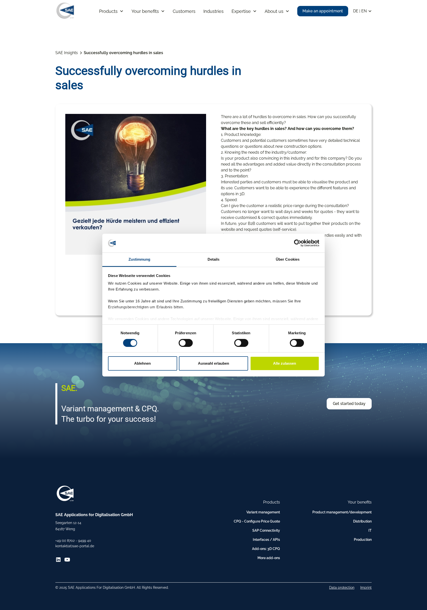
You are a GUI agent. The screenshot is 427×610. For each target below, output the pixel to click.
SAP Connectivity (266, 530)
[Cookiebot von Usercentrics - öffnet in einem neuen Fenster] (297, 243)
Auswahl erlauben (213, 363)
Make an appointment (322, 11)
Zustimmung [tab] (139, 259)
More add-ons (268, 558)
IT (370, 530)
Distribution (362, 521)
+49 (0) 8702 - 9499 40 (73, 541)
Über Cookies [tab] (287, 259)
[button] (111, 11)
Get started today (349, 403)
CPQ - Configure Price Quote (257, 521)
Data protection (341, 587)
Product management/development (342, 512)
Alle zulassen (284, 363)
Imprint (366, 587)
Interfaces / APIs (266, 540)
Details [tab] (214, 259)
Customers (184, 11)
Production (363, 540)
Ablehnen (142, 363)
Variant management (263, 512)
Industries (213, 11)
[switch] (186, 343)
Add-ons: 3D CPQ (266, 549)
